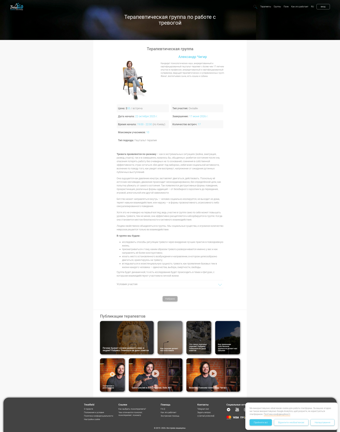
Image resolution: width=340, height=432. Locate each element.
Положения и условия (94, 412)
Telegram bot (203, 409)
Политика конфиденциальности (98, 416)
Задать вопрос (204, 412)
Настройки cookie (92, 419)
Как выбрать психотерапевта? (132, 409)
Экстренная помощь (170, 416)
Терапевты (265, 6)
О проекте (88, 409)
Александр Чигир (192, 57)
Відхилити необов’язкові (291, 422)
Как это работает (299, 6)
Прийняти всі (261, 422)
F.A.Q (163, 409)
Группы (277, 6)
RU (312, 6)
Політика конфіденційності (277, 414)
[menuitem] (265, 6)
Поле (286, 6)
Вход (323, 7)
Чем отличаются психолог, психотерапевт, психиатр (130, 413)
